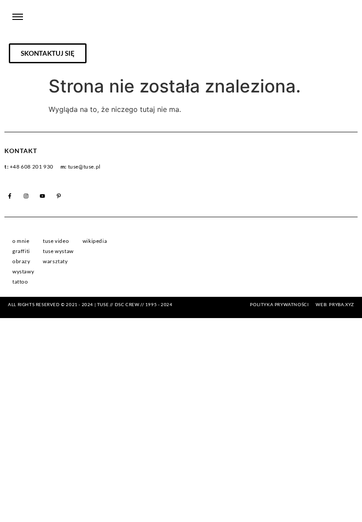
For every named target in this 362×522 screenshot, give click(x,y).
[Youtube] (42, 196)
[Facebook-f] (9, 196)
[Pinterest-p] (58, 196)
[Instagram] (26, 196)
